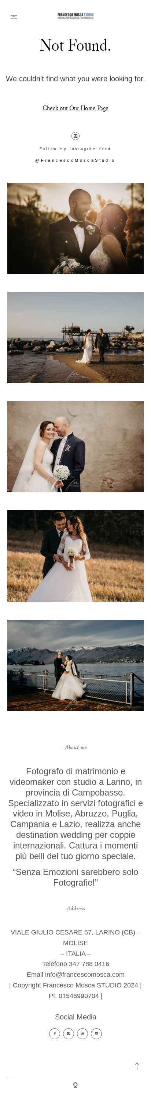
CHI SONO (75, 76)
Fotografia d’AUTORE (76, 130)
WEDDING (75, 50)
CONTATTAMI (75, 103)
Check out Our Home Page (75, 108)
